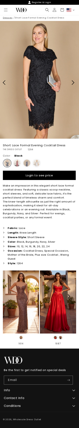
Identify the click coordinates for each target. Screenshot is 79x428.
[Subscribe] (68, 380)
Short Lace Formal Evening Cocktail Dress (39, 17)
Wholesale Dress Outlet (27, 419)
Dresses (7, 17)
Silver (36, 163)
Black (7, 163)
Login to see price (39, 175)
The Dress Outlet (12, 149)
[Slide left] (10, 296)
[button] (47, 10)
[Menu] (6, 10)
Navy (26, 163)
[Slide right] (69, 296)
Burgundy (17, 163)
